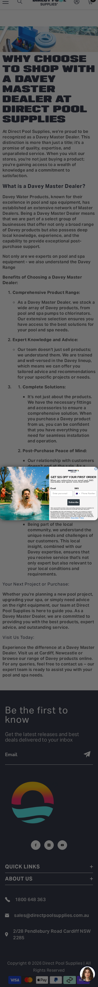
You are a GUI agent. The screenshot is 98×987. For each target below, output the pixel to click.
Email (53, 488)
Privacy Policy (75, 518)
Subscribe (73, 502)
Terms (82, 518)
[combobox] (77, 494)
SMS (76, 488)
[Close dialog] (95, 468)
